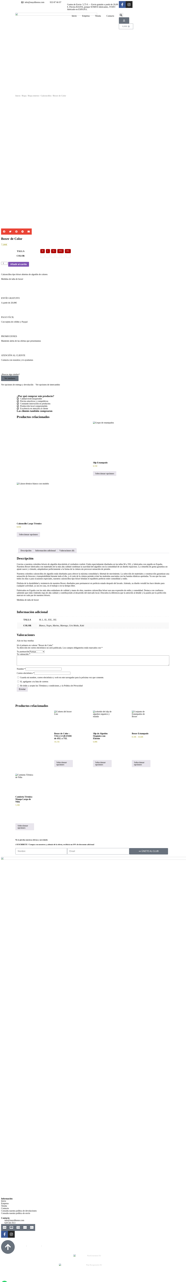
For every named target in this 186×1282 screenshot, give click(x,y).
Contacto (110, 16)
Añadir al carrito (18, 264)
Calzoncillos (46, 96)
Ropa (24, 96)
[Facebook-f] (122, 4)
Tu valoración (23, 654)
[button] (121, 15)
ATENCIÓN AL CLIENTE (13, 355)
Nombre (21, 669)
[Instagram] (129, 4)
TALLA (21, 251)
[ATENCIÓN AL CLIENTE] (4, 350)
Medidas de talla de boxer (12, 279)
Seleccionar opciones (104, 473)
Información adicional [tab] (45, 550)
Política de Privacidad (18, 1246)
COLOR (21, 256)
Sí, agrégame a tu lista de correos (33, 681)
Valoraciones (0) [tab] (66, 550)
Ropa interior (33, 96)
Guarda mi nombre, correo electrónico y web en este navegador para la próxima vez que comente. (62, 677)
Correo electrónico (25, 673)
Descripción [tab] (26, 550)
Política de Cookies (34, 1246)
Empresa (86, 16)
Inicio (74, 16)
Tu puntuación (23, 651)
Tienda (98, 16)
